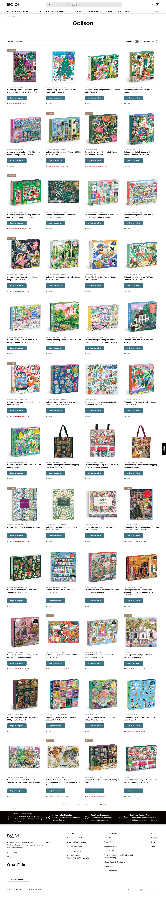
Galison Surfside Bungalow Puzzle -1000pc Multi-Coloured (102, 90)
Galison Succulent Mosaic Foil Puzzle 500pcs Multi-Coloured (100, 718)
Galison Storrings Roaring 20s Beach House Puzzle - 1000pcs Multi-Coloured (101, 341)
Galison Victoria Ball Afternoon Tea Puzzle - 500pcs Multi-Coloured (102, 591)
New (153, 842)
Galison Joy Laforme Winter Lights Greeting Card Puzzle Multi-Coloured (141, 528)
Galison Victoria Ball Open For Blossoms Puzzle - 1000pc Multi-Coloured (23, 153)
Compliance (108, 866)
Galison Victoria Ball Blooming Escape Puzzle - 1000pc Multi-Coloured (139, 153)
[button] (157, 4)
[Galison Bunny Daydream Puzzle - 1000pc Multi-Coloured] (24, 441)
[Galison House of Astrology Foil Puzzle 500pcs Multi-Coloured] (63, 694)
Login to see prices (16, 98)
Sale (153, 846)
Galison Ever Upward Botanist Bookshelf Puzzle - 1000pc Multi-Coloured (101, 216)
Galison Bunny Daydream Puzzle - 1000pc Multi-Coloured (24, 466)
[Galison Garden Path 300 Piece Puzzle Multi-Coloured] (141, 316)
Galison (15, 17)
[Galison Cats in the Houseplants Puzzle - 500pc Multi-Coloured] (102, 379)
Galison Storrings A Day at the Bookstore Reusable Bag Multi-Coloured (101, 466)
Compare (128, 41)
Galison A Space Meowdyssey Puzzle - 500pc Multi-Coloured (22, 278)
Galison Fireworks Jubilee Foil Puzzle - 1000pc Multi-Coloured (61, 216)
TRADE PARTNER (124, 11)
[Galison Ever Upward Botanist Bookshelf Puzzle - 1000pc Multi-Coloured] (102, 191)
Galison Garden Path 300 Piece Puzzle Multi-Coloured (139, 341)
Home (9, 17)
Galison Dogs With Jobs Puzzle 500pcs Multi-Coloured (139, 718)
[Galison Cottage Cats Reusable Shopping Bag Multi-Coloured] (141, 441)
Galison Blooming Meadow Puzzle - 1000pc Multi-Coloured (63, 341)
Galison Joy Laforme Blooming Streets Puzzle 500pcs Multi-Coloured (22, 656)
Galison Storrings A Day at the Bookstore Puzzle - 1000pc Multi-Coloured (140, 781)
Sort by (10, 41)
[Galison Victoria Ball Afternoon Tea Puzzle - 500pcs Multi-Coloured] (102, 566)
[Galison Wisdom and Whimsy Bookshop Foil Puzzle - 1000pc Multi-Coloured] (24, 191)
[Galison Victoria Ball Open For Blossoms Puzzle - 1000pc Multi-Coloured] (24, 129)
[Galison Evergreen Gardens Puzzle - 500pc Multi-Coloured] (63, 254)
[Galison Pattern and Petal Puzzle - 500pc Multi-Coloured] (24, 379)
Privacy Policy (109, 842)
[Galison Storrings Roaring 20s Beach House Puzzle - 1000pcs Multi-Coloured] (102, 316)
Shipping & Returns (111, 846)
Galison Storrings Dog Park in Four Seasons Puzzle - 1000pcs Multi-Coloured (24, 781)
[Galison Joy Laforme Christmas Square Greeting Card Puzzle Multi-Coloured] (24, 66)
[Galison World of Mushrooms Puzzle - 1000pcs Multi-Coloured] (24, 566)
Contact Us (108, 838)
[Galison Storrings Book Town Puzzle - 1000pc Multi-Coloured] (141, 191)
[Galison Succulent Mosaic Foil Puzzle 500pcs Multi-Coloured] (102, 694)
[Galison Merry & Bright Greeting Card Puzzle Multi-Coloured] (63, 66)
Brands (154, 838)
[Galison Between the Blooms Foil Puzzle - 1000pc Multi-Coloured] (102, 129)
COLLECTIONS (76, 11)
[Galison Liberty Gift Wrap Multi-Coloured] (24, 504)
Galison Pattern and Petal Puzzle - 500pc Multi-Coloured (23, 403)
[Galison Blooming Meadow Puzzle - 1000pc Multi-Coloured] (63, 316)
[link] (65, 804)
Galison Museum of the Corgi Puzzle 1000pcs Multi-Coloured (99, 656)
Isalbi (13, 890)
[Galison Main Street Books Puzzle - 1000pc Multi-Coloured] (63, 129)
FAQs (157, 11)
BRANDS (26, 11)
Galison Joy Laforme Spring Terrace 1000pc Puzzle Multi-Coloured (141, 656)
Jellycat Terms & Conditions (114, 862)
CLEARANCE (110, 11)
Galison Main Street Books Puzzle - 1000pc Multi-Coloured (63, 153)
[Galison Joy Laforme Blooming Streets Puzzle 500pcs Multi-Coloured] (24, 632)
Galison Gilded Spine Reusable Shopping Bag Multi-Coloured (62, 466)
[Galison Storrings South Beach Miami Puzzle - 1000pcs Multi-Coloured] (24, 316)
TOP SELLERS (41, 11)
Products (130, 890)
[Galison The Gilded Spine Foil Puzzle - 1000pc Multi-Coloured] (24, 694)
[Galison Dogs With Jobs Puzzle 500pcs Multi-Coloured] (141, 694)
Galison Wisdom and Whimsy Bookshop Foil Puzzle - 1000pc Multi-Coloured (23, 216)
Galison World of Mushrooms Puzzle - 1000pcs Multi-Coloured (22, 591)
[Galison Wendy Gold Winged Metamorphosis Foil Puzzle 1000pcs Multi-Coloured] (63, 757)
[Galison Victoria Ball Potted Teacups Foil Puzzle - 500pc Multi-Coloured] (63, 379)
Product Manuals (110, 871)
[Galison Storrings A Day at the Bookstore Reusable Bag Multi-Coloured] (102, 441)
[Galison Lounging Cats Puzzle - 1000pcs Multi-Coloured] (63, 632)
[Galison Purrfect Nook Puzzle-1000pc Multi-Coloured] (63, 566)
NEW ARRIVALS (58, 11)
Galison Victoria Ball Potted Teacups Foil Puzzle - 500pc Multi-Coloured (62, 403)
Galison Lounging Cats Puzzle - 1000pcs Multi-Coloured (62, 656)
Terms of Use (109, 851)
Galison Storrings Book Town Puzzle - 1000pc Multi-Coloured (139, 216)
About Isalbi (12, 852)
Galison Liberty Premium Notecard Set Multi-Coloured (100, 528)
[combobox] (84, 4)
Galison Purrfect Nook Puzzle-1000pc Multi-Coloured (61, 591)
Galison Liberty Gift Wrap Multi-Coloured (23, 527)
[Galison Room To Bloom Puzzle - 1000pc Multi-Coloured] (141, 379)
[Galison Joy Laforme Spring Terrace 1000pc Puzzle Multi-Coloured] (141, 632)
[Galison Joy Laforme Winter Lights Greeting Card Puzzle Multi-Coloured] (141, 504)
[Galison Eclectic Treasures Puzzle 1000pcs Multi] (102, 757)
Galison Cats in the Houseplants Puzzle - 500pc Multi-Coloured (101, 403)
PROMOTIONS (93, 11)
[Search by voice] (118, 4)
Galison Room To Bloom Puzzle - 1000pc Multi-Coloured (140, 403)
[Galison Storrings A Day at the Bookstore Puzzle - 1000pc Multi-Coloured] (141, 757)
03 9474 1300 (76, 846)
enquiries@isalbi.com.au (76, 842)
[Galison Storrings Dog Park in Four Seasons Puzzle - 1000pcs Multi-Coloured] (24, 757)
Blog (9, 857)
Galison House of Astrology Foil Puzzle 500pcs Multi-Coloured (61, 718)
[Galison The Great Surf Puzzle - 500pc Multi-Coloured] (102, 254)
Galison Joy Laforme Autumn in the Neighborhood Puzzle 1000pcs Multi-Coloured (138, 592)
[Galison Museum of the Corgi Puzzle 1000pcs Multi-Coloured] (102, 632)
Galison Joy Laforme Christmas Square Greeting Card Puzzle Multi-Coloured (22, 90)
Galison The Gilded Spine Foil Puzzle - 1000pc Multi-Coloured (22, 718)
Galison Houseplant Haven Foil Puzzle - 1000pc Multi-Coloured (140, 278)
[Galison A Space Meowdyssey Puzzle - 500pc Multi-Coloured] (24, 254)
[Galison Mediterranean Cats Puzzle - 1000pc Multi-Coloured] (141, 66)
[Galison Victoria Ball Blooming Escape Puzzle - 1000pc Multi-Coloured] (141, 129)
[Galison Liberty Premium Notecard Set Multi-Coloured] (102, 504)
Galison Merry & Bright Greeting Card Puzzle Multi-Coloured (61, 90)
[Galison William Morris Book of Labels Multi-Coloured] (63, 504)
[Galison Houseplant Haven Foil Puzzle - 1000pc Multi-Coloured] (141, 254)
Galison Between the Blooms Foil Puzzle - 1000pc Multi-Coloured (101, 153)
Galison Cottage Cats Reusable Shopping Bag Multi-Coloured (140, 466)
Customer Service (153, 890)
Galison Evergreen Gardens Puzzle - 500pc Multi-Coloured (63, 278)
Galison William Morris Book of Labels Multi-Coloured (61, 528)
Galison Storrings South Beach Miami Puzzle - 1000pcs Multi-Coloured (22, 341)
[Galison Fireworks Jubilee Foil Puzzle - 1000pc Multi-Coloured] (63, 191)
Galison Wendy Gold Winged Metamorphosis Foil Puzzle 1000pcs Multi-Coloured (63, 782)
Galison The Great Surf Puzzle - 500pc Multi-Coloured (100, 278)
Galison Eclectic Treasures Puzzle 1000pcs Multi (102, 781)
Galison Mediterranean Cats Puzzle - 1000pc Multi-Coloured (138, 90)
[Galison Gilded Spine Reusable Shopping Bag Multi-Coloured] (63, 441)
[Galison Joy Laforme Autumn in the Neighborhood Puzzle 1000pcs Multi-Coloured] (141, 566)
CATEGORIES (12, 11)
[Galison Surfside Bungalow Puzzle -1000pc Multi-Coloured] (102, 66)
